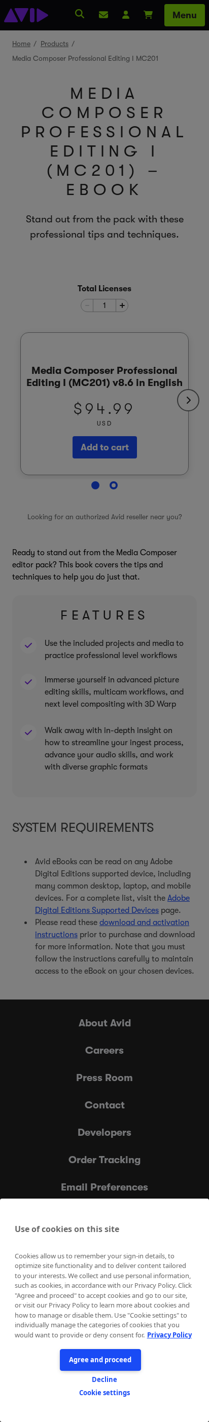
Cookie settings (104, 1392)
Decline (104, 1379)
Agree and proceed (100, 1359)
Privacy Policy (169, 1334)
